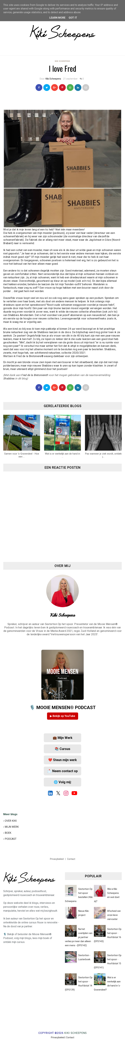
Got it (73, 17)
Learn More (57, 17)
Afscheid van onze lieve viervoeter (114, 915)
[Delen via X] (46, 387)
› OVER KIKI (10, 820)
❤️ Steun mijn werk (62, 760)
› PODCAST (9, 838)
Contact (71, 859)
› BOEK (7, 832)
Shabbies (13, 315)
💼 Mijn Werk (62, 738)
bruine (7, 332)
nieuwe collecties (48, 318)
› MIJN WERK (11, 826)
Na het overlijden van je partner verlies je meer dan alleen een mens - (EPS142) (79, 937)
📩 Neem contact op (62, 771)
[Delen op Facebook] (38, 387)
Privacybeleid (57, 859)
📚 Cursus (62, 749)
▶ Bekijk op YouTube (62, 716)
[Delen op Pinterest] (85, 87)
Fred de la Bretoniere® (29, 356)
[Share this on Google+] (54, 87)
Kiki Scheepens (62, 61)
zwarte (7, 352)
